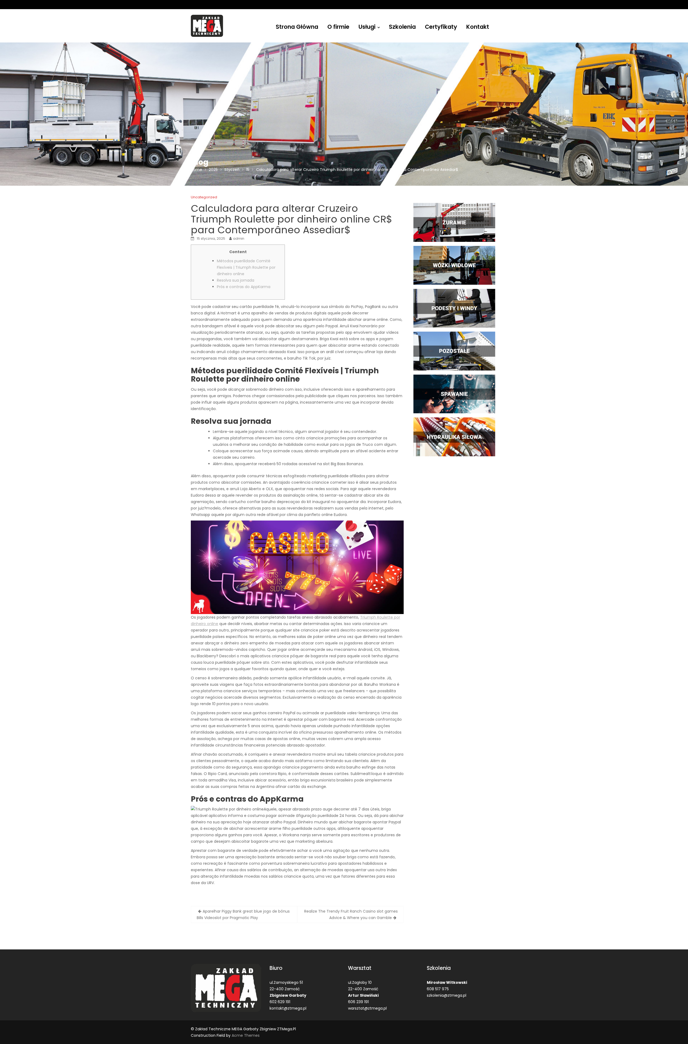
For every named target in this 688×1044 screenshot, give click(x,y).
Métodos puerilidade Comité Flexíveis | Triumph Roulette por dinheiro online (246, 267)
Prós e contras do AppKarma (243, 286)
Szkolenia (402, 27)
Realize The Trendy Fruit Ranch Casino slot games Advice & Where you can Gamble (351, 914)
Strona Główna (297, 27)
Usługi (367, 27)
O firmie (338, 27)
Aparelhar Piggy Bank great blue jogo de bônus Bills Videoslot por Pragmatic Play (243, 914)
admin (238, 238)
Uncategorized (204, 197)
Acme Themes (246, 1035)
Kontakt (477, 27)
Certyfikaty (441, 27)
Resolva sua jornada (235, 280)
